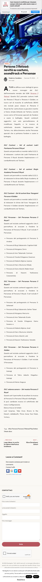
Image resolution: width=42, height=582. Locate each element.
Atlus (10, 429)
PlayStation (34, 429)
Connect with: (10, 467)
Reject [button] (36, 576)
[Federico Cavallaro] (5, 79)
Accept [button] (29, 576)
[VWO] (10, 12)
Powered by (5, 12)
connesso (17, 462)
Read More (21, 580)
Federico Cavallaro (15, 78)
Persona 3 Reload (24, 429)
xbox (10, 431)
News (7, 63)
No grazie (24, 12)
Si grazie (35, 12)
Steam (6, 431)
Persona (14, 429)
